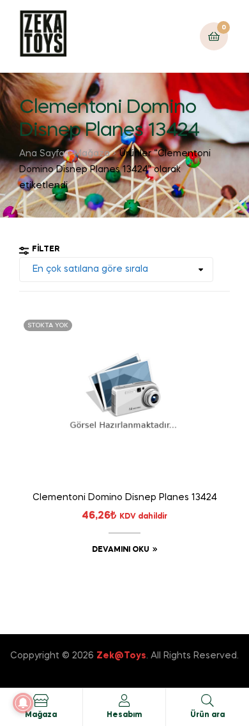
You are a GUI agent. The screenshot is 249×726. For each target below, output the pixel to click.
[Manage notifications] (23, 703)
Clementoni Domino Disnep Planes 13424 (125, 497)
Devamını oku (120, 550)
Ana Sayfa (41, 153)
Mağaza (92, 153)
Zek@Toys (121, 655)
